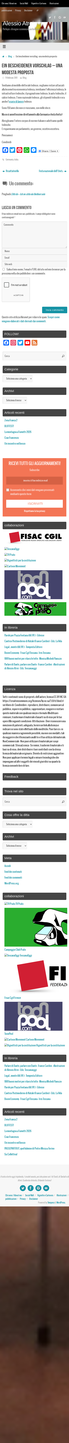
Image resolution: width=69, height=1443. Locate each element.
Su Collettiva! (10, 1154)
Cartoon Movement (35, 1039)
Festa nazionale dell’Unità (51, 171)
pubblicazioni (7, 10)
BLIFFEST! (9, 426)
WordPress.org (11, 883)
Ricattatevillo (12, 171)
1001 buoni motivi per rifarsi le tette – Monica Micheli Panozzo (33, 658)
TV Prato (19, 904)
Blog (10, 56)
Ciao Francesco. (11, 437)
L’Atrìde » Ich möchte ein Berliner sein (28, 194)
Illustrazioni (54, 3)
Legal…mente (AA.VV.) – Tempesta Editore (23, 647)
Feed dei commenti (13, 877)
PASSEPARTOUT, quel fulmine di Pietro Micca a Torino (29, 1148)
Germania (9, 159)
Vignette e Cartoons (38, 3)
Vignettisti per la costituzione (50, 1045)
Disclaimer (28, 10)
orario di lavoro (16, 101)
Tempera (51, 1203)
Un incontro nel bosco (14, 443)
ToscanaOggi (25, 955)
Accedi (7, 866)
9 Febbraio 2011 (11, 78)
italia (16, 159)
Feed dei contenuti (13, 871)
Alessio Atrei (18, 23)
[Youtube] (64, 17)
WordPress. (60, 1203)
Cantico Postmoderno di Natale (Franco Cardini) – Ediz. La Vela (33, 641)
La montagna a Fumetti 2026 (17, 432)
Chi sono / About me (9, 3)
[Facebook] (54, 17)
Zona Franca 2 (10, 420)
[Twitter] (49, 17)
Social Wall (24, 3)
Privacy (18, 10)
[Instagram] (59, 17)
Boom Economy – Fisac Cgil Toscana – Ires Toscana (27, 653)
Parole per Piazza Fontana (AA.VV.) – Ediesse (24, 635)
